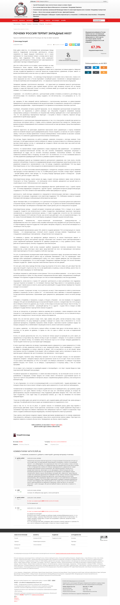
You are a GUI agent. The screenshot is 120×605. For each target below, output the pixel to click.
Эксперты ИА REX (37, 538)
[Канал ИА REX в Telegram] (96, 67)
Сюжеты (47, 20)
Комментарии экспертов (39, 541)
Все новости (21, 29)
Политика (29, 24)
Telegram (23, 24)
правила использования (38, 594)
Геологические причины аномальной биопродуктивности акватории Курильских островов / (69, 10)
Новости (14, 20)
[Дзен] (96, 72)
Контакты (73, 538)
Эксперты (22, 20)
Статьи (36, 20)
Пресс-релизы (16, 24)
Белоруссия (17, 544)
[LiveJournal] (88, 72)
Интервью (29, 20)
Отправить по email (59, 44)
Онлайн (63, 20)
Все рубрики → (49, 24)
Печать (50, 44)
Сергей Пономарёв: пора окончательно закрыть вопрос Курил (52, 5)
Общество (41, 24)
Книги (42, 20)
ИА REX (21, 441)
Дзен (61, 425)
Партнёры (73, 541)
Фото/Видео (55, 20)
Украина (16, 541)
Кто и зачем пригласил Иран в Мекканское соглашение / (57, 7)
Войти (105, 1)
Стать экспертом (37, 544)
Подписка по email (56, 538)
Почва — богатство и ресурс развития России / (53, 12)
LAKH (18, 490)
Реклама (73, 544)
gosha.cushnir (20, 458)
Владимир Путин (55, 444)
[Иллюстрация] (68, 57)
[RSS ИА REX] (104, 72)
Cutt (18, 508)
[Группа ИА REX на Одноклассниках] (104, 67)
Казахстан (16, 548)
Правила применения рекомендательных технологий (69, 553)
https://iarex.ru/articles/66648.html (59, 441)
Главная (15, 29)
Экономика (35, 24)
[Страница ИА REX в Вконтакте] (88, 67)
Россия (16, 538)
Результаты (103, 53)
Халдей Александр (23, 435)
